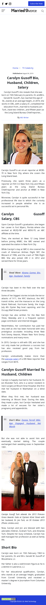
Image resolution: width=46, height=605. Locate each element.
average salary (12, 359)
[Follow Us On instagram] (10, 3)
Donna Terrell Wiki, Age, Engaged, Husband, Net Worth (25, 423)
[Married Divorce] (24, 10)
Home (15, 68)
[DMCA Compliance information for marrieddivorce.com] (23, 599)
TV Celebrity (27, 68)
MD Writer (24, 117)
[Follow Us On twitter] (6, 3)
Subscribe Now (36, 3)
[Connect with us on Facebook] (2, 3)
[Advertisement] (23, 37)
